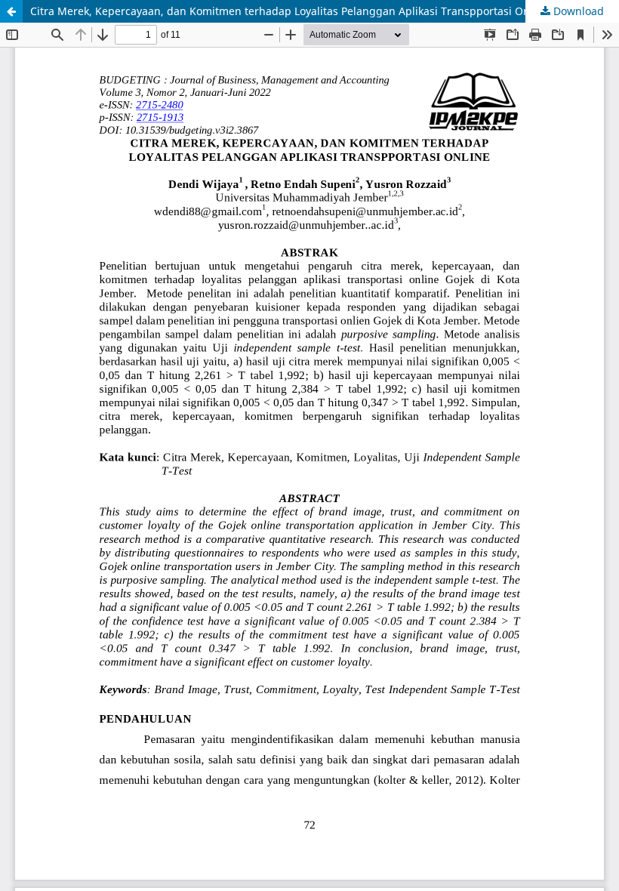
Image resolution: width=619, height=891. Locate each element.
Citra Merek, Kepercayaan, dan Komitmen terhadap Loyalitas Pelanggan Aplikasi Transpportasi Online (289, 11)
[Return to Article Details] (11, 11)
